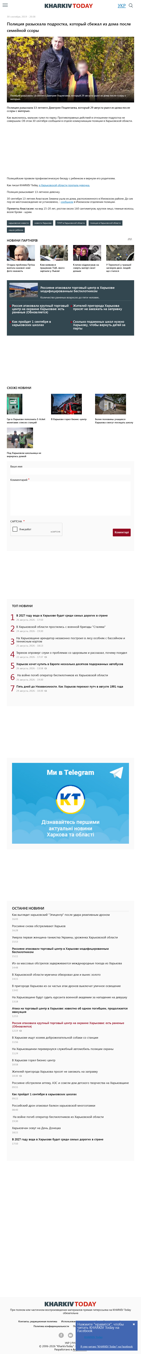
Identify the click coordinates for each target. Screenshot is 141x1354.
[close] (134, 1324)
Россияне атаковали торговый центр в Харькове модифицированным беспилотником (77, 289)
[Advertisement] (70, 150)
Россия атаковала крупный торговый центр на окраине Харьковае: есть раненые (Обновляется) (40, 308)
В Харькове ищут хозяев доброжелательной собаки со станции (55, 1037)
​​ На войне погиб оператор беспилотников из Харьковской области (62, 675)
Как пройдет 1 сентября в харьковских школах (31, 323)
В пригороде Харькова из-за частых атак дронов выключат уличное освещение (66, 986)
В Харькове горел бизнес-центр (33, 1060)
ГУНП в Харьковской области (71, 223)
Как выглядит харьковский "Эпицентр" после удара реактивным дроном (61, 914)
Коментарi (122, 532)
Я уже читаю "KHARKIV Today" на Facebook (106, 1346)
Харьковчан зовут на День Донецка (36, 1128)
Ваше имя (16, 466)
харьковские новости (19, 223)
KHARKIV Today (93, 1337)
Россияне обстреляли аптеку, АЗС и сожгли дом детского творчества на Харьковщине (70, 1083)
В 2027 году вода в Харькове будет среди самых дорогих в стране (62, 615)
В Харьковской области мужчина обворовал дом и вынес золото (56, 974)
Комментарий (18, 479)
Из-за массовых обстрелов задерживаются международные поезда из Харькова (67, 963)
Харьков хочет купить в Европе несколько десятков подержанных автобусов (69, 664)
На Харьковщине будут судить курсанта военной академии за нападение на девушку (69, 997)
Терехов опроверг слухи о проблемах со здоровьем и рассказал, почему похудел (71, 652)
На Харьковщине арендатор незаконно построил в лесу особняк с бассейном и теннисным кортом (70, 639)
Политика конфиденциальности (51, 1326)
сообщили (67, 202)
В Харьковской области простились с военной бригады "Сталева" (61, 627)
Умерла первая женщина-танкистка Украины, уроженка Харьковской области (65, 937)
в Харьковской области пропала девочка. (64, 185)
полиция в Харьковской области (105, 223)
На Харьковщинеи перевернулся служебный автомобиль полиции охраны (62, 1049)
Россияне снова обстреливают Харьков (39, 926)
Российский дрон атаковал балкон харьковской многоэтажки (53, 1105)
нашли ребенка (16, 230)
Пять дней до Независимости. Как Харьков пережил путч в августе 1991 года (69, 686)
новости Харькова (42, 223)
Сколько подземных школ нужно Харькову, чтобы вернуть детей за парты (99, 324)
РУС (74, 1343)
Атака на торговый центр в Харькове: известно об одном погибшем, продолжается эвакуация (70, 1009)
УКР (122, 5)
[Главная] (68, 6)
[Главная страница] (70, 1304)
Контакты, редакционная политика (37, 1321)
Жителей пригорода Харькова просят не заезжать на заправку (97, 307)
